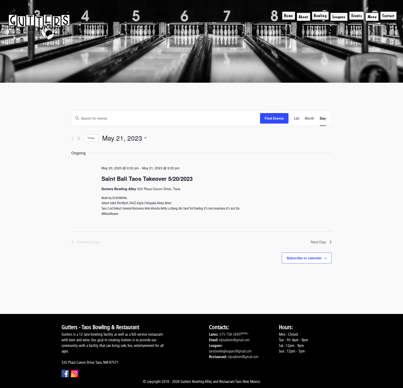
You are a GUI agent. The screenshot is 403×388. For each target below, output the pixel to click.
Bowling (320, 15)
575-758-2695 (229, 334)
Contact (388, 15)
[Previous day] (72, 138)
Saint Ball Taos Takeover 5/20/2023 (147, 178)
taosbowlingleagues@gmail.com (230, 351)
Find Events (274, 118)
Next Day (318, 242)
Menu (372, 16)
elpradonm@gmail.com (234, 340)
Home (288, 15)
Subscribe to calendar (304, 258)
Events (356, 15)
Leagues (339, 16)
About (303, 16)
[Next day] (78, 138)
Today (91, 138)
